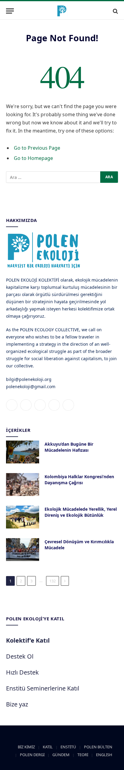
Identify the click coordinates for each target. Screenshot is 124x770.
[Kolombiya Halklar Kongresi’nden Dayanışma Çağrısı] (22, 484)
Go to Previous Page (37, 148)
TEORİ (82, 754)
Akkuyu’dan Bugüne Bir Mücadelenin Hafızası (69, 447)
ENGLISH (104, 754)
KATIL (48, 747)
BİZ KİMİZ (26, 747)
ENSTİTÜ (68, 747)
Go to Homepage (33, 158)
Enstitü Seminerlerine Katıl (42, 688)
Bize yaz (17, 704)
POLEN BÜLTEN (98, 747)
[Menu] (10, 11)
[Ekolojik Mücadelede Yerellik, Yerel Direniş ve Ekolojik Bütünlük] (22, 517)
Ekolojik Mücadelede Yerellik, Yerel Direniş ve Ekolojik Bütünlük (81, 512)
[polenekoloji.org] (62, 11)
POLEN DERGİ (32, 754)
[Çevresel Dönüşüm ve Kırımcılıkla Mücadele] (22, 549)
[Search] (115, 11)
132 (52, 581)
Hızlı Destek (22, 672)
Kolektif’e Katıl (28, 640)
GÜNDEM (61, 754)
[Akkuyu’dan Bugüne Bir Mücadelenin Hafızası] (22, 452)
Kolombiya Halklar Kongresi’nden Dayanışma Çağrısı (79, 479)
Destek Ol (19, 656)
